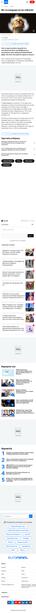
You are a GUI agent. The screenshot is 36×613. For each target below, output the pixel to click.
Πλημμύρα (26, 538)
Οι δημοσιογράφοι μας (7, 584)
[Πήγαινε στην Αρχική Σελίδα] (6, 2)
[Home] (1, 6)
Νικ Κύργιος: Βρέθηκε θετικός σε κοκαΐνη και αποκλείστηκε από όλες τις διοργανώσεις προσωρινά (13, 143)
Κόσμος (12, 6)
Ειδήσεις (6, 6)
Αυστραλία (6, 164)
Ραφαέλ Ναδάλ (7, 161)
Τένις (18, 161)
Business (3, 570)
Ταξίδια (3, 577)
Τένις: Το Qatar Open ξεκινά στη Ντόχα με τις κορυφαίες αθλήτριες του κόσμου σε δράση (13, 149)
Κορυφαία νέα (8, 366)
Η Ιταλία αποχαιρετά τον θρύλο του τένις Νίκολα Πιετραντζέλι (14, 154)
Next (2, 574)
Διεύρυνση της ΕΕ (22, 542)
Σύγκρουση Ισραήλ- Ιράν (18, 526)
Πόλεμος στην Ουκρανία (13, 534)
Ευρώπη (3, 567)
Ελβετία (22, 550)
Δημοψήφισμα (26, 546)
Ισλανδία (27, 534)
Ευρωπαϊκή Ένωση (12, 538)
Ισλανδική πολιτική (11, 546)
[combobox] (18, 516)
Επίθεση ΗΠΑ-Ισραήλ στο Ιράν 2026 (18, 530)
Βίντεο (3, 581)
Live (32, 2)
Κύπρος (10, 542)
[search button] (30, 516)
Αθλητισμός (28, 161)
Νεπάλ (13, 550)
